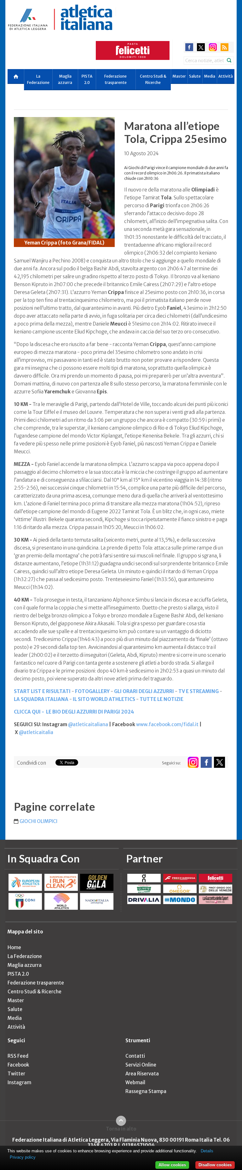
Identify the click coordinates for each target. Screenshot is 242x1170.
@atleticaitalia (36, 732)
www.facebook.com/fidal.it (167, 724)
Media (209, 76)
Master (179, 76)
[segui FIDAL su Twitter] (219, 762)
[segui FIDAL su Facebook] (206, 762)
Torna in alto (121, 1129)
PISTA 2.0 (87, 79)
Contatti (135, 1056)
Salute (195, 76)
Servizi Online (140, 1065)
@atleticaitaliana (88, 724)
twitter (201, 47)
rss (224, 47)
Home (14, 947)
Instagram (19, 1082)
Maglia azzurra (65, 79)
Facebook (18, 1065)
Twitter (16, 1074)
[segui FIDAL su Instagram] (193, 762)
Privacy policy (23, 1157)
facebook (189, 47)
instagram (213, 47)
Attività (225, 76)
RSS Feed (18, 1056)
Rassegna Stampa (145, 1091)
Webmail (135, 1082)
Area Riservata (142, 1074)
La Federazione (38, 79)
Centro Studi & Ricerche (153, 79)
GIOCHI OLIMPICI (38, 821)
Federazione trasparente (115, 79)
